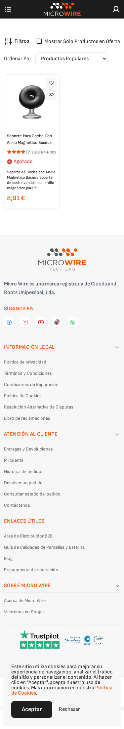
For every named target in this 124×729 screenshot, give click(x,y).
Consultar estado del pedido (32, 494)
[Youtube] (41, 322)
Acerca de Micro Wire (25, 600)
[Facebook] (9, 322)
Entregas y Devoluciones (28, 449)
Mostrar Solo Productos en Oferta (82, 41)
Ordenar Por (17, 59)
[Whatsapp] (72, 322)
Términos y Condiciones (28, 373)
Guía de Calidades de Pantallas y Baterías (44, 547)
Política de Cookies (23, 396)
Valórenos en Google (24, 612)
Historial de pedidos (24, 471)
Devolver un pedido (23, 483)
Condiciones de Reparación (31, 384)
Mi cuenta (13, 460)
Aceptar (32, 709)
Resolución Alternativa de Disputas (38, 407)
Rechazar (69, 709)
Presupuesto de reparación (31, 570)
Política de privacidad (25, 362)
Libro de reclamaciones (27, 418)
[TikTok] (57, 322)
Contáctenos (17, 505)
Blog (8, 558)
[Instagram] (25, 322)
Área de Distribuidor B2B (28, 536)
